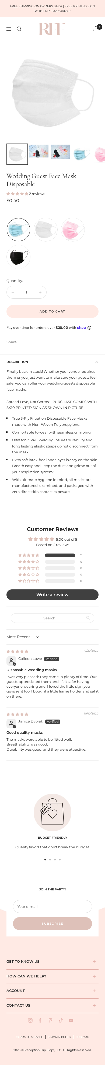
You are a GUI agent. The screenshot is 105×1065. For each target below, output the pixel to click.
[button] (17, 193)
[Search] (19, 29)
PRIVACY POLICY (59, 1037)
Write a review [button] (52, 594)
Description (17, 362)
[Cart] (96, 28)
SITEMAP (83, 1037)
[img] (17, 651)
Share (11, 342)
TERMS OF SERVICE (29, 1037)
